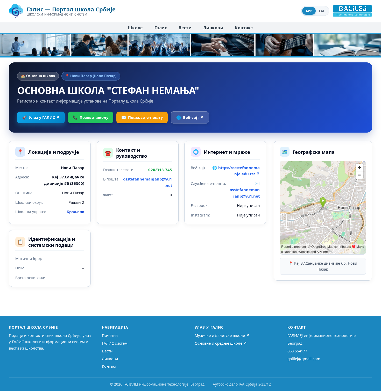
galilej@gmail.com (303, 358)
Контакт (244, 28)
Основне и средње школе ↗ (221, 343)
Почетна (110, 335)
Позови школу (90, 117)
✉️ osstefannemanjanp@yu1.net (245, 190)
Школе (135, 28)
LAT (322, 11)
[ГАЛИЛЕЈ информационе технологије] (352, 11)
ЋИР (309, 11)
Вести (185, 28)
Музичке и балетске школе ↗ (222, 335)
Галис (160, 28)
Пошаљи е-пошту (142, 117)
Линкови (213, 28)
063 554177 (297, 350)
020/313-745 (160, 169)
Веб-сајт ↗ (190, 117)
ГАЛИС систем (115, 343)
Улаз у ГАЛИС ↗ (41, 117)
